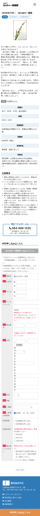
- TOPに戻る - (20, 470)
